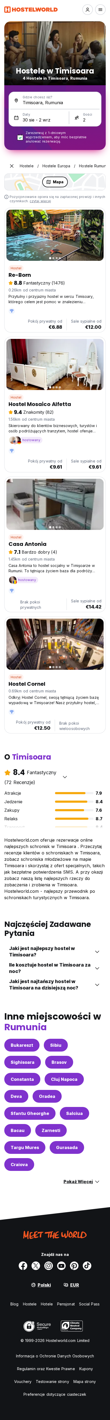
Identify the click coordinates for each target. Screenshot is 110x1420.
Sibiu (55, 1045)
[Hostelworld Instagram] (48, 1265)
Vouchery (23, 1381)
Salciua (74, 1113)
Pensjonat (66, 1304)
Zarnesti (51, 1130)
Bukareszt (22, 1045)
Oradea (47, 1096)
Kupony (86, 1368)
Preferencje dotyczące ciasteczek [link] (54, 1394)
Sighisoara (22, 1062)
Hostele (30, 1304)
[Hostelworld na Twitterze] (36, 1265)
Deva (16, 1096)
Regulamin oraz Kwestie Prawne (46, 1368)
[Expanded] (11, 166)
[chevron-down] (64, 776)
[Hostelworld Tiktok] (87, 1265)
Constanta (22, 1079)
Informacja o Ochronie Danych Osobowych (55, 1356)
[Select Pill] (87, 9)
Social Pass (89, 1304)
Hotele (47, 1304)
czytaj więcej (40, 201)
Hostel (16, 268)
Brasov (59, 1062)
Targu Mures (25, 1147)
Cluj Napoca (64, 1079)
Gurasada (67, 1147)
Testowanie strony (52, 1381)
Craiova (19, 1164)
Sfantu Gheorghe (30, 1113)
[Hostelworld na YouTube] (61, 1265)
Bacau (18, 1130)
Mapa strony (84, 1381)
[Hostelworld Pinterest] (74, 1265)
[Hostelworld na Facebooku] (23, 1265)
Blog (14, 1304)
